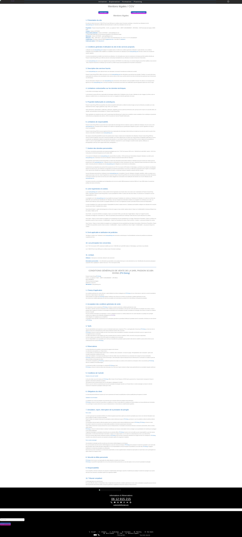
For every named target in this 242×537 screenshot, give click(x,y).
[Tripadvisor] (127, 502)
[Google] (130, 502)
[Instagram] (124, 502)
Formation (127, 2)
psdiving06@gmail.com (121, 505)
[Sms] (114, 502)
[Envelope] (117, 502)
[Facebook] (121, 502)
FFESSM (112, 315)
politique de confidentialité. (36, 526)
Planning (138, 2)
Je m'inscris (6, 524)
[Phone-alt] (111, 502)
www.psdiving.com (90, 24)
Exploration (115, 2)
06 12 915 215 (121, 499)
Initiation (102, 2)
